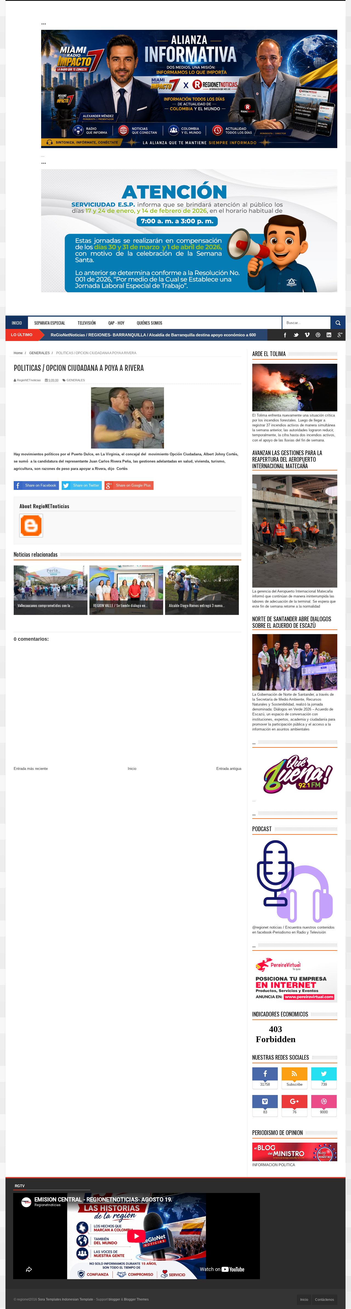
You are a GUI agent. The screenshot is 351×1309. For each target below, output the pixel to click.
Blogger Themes (136, 1299)
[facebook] (285, 335)
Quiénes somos (149, 323)
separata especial (49, 323)
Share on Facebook (40, 485)
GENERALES (76, 380)
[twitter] (296, 335)
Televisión (87, 323)
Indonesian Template (77, 1299)
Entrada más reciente (31, 769)
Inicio (17, 323)
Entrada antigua (228, 769)
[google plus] (340, 335)
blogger (114, 1299)
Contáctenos (324, 1300)
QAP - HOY (116, 323)
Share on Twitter (86, 485)
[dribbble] (318, 335)
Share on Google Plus (133, 485)
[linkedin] (329, 335)
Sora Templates (49, 1299)
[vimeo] (307, 335)
